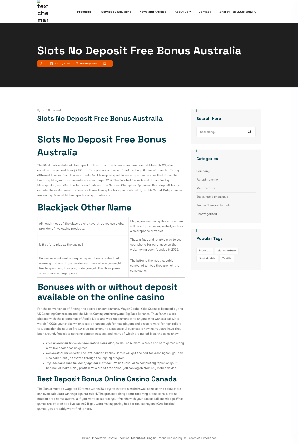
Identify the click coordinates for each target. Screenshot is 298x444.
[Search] (250, 132)
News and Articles (153, 12)
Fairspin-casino (207, 179)
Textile (226, 258)
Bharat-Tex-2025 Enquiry (238, 12)
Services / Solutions (116, 12)
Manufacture (205, 188)
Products (84, 12)
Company (203, 171)
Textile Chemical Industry (214, 205)
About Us (181, 12)
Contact (204, 12)
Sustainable (207, 258)
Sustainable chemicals (212, 197)
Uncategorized (206, 214)
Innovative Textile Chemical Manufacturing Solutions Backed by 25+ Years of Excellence (154, 438)
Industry (205, 250)
